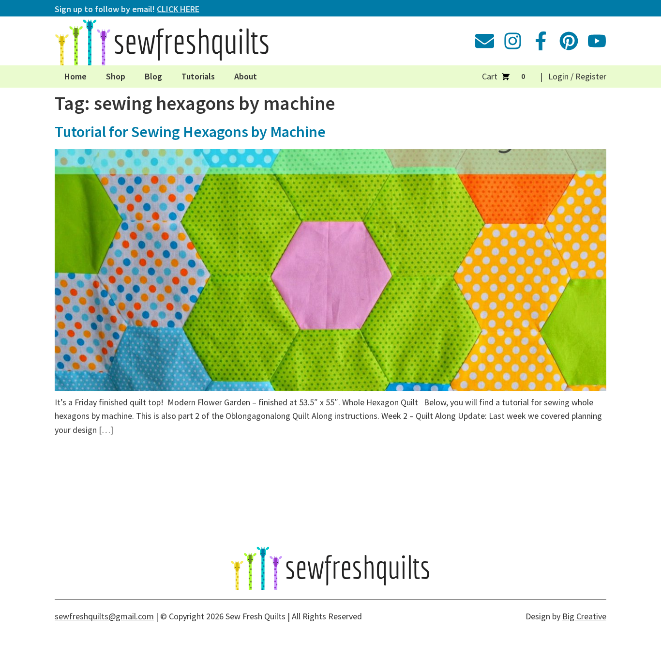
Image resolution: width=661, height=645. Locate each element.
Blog (153, 76)
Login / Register (577, 76)
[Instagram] (512, 40)
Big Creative (584, 616)
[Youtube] (596, 40)
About (245, 76)
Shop (115, 76)
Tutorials (198, 76)
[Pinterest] (568, 40)
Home (75, 76)
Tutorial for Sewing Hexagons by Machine (190, 131)
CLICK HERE (178, 9)
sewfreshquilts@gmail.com (104, 616)
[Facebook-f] (540, 40)
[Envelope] (484, 40)
